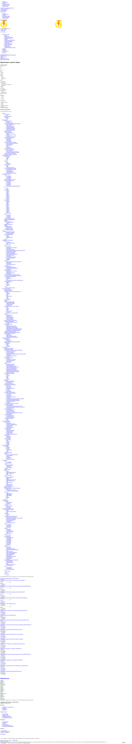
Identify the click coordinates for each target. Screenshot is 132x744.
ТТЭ (7, 285)
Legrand (8, 157)
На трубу (8, 389)
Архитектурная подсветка (11, 396)
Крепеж (6, 313)
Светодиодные (9, 382)
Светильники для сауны (9, 349)
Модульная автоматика (11, 242)
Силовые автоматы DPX (11, 264)
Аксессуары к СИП (10, 222)
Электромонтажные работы (7, 717)
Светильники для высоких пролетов (13, 400)
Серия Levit (9, 525)
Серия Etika (9, 529)
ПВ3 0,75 (8, 201)
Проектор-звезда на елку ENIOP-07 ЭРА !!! (8, 603)
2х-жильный (9, 175)
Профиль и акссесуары (11, 411)
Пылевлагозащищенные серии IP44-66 (11, 559)
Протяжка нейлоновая (10, 127)
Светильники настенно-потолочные (13, 399)
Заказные (8, 277)
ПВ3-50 (8, 211)
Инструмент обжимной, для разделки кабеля (12, 123)
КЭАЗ (6, 286)
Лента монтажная (10, 318)
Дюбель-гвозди (9, 316)
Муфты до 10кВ (9, 227)
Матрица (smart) (9, 502)
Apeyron (8, 375)
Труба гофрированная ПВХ (11, 169)
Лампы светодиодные (10, 372)
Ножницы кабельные (10, 126)
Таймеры (8, 258)
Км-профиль (9, 163)
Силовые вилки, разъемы (9, 509)
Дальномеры (9, 140)
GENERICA (9, 246)
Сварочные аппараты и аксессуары (11, 154)
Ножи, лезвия (9, 125)
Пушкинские (9, 391)
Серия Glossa (9, 539)
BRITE (8, 574)
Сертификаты (4, 708)
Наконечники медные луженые (12, 327)
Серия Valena (9, 530)
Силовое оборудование (11, 257)
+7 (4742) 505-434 (3, 10)
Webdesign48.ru (15, 740)
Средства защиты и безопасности (10, 142)
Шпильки (8, 314)
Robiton (8, 514)
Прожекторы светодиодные (9, 373)
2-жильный (9, 182)
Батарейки (6, 446)
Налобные (8, 458)
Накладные (9, 466)
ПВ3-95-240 (9, 213)
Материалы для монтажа (9, 148)
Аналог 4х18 (9, 395)
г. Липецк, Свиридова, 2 (4, 8)
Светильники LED (10, 405)
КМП (8, 492)
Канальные (9, 435)
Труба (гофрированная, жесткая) (10, 168)
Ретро (8, 550)
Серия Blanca (9, 538)
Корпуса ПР (9, 477)
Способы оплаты (5, 2)
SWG (7, 419)
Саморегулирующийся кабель (12, 424)
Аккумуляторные (10, 455)
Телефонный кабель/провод (9, 218)
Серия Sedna (9, 542)
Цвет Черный (9, 555)
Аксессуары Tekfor (10, 464)
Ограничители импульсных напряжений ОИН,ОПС (16, 250)
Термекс (8, 443)
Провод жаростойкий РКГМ (10, 219)
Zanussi (8, 442)
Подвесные (9, 390)
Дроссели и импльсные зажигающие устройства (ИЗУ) (16, 353)
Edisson (8, 444)
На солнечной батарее (10, 388)
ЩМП (8, 471)
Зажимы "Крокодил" (10, 132)
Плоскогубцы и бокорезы (11, 136)
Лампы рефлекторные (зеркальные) (13, 371)
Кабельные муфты (8, 226)
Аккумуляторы (9, 449)
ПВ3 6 (8, 206)
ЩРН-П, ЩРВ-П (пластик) (11, 472)
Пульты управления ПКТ (11, 253)
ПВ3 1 (8, 202)
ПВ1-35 (8, 197)
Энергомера (9, 507)
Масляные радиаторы (10, 430)
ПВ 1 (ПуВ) (7, 189)
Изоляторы (8, 334)
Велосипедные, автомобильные (12, 454)
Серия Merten (9, 540)
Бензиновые (9, 339)
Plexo (7, 563)
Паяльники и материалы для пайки (13, 152)
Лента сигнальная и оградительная (11, 320)
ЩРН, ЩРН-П (9, 495)
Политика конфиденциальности (8, 726)
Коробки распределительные (10, 231)
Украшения (9, 362)
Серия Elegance (9, 568)
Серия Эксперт (9, 567)
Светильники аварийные (9, 348)
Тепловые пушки (10, 433)
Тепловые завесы (10, 432)
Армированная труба (10, 171)
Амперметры (9, 138)
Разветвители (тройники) (11, 519)
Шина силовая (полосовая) (11, 336)
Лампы (6, 363)
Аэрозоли (8, 121)
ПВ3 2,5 (8, 204)
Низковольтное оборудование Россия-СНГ (12, 274)
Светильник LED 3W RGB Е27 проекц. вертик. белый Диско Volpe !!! (12, 580)
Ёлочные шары (9, 361)
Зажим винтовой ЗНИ (10, 303)
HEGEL (8, 236)
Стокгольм (8, 571)
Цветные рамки (9, 557)
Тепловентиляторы (10, 431)
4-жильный (9, 184)
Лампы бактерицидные (11, 364)
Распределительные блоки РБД (12, 254)
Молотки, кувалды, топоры (11, 134)
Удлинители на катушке (11, 522)
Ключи (8, 133)
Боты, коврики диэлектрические (12, 143)
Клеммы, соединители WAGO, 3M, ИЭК (12, 306)
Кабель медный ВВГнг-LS (9, 180)
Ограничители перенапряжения (12, 268)
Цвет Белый (9, 546)
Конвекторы (9, 429)
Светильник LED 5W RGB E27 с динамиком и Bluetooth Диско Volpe (12, 643)
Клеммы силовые (10, 304)
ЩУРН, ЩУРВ (9, 475)
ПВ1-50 (8, 198)
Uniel (7, 420)
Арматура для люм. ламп (11, 351)
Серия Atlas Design (10, 537)
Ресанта (8, 345)
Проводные (7, 117)
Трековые (8, 402)
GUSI (8, 235)
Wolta (8, 376)
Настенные (9, 385)
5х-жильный (9, 178)
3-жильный (9, 183)
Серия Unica (9, 543)
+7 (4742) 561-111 (3, 31)
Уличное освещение (8, 414)
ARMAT (8, 259)
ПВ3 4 (8, 205)
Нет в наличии (3, 612)
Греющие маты (9, 426)
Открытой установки (10, 232)
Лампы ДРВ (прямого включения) (13, 366)
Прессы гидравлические (11, 129)
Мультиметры (9, 141)
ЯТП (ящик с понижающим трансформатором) (15, 280)
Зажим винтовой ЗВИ (10, 302)
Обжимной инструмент (11, 128)
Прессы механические (10, 130)
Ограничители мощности (11, 267)
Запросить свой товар (6, 715)
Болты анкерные (9, 315)
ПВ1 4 (8, 192)
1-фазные (6, 501)
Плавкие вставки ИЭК (11, 252)
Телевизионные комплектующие (10, 331)
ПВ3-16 (8, 208)
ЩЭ (7, 483)
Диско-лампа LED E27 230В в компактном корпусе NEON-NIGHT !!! (12, 591)
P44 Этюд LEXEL (10, 562)
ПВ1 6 (8, 193)
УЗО (7, 265)
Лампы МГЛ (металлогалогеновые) (13, 370)
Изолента (8, 323)
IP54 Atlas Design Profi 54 (11, 564)
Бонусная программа (6, 4)
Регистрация (4, 722)
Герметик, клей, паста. (8, 289)
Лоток (6, 160)
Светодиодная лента (8, 408)
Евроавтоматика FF (8, 266)
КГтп (7, 188)
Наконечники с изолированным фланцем (14, 329)
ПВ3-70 (8, 212)
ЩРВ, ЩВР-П (9, 494)
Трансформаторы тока (8, 281)
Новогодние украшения (9, 357)
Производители (4, 678)
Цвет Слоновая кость (10, 554)
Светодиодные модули (11, 409)
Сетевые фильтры (10, 520)
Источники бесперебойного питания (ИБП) (12, 341)
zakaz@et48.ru (2, 30)
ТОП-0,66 (8, 284)
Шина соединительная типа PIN (12, 337)
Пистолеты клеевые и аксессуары (12, 151)
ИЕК (7, 166)
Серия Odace (9, 541)
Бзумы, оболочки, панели (9, 486)
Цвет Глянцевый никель (11, 548)
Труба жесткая (9, 170)
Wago (8, 309)
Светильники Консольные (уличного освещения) (15, 398)
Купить (1, 583)
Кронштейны (9, 354)
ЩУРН (8, 497)
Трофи (8, 451)
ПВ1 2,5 (8, 191)
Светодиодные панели (11, 401)
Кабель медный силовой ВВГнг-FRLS (13, 186)
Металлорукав (7, 164)
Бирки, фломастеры (10, 229)
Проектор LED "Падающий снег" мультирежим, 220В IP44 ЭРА (11, 659)
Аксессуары (9, 422)
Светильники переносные (9, 383)
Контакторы (9, 248)
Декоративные (9, 457)
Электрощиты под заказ (6, 716)
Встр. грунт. (9, 386)
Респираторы (9, 147)
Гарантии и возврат (5, 5)
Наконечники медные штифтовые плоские (14, 328)
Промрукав (9, 298)
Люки (6, 239)
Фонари (6, 453)
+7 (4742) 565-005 (3, 29)
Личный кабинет (5, 721)
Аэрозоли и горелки (8, 120)
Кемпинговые (9, 387)
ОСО (7, 279)
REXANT (8, 293)
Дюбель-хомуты (9, 296)
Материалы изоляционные (9, 321)
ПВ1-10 (8, 194)
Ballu (7, 440)
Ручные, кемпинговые (10, 459)
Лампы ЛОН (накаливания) (11, 369)
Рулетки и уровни (8, 131)
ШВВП (6, 225)
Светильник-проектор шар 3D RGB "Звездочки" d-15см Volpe (11, 629)
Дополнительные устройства (12, 247)
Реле (7, 243)
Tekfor (8, 294)
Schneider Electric (10, 237)
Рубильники (9, 244)
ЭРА (7, 297)
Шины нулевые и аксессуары (10, 333)
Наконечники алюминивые (11, 325)
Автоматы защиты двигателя (12, 270)
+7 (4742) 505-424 (3, 9)
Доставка (4, 1)
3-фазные (6, 504)
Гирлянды (8, 358)
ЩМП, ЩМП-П (9, 493)
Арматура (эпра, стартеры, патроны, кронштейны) (13, 350)
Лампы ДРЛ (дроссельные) (11, 367)
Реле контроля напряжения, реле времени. (14, 275)
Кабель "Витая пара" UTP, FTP (10, 179)
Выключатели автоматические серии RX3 (14, 261)
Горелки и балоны (10, 122)
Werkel (6, 545)
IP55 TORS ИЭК (9, 565)
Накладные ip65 (9, 467)
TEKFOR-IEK (9, 485)
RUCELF (8, 346)
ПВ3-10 (8, 207)
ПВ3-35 (8, 210)
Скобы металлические (10, 167)
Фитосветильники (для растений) (12, 403)
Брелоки (8, 456)
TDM (5, 470)
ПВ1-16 (8, 195)
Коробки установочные (9, 234)
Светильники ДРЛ (10, 416)
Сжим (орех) (9, 305)
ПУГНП (6, 220)
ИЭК (7, 162)
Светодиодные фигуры (11, 360)
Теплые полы (7, 421)
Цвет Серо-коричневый (11, 553)
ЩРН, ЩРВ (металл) (10, 473)
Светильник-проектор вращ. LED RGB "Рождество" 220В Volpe (11, 634)
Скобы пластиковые (10, 319)
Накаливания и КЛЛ (10, 381)
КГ (7, 187)
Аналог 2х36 (9, 394)
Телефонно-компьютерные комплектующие (12, 332)
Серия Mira (9, 535)
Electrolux (8, 441)
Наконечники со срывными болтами (13, 330)
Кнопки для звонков (8, 116)
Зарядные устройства (8, 452)
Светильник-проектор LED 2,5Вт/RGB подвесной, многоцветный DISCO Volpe (14, 619)
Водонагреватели (8, 438)
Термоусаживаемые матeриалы (12, 322)
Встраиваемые (9, 465)
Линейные (8, 397)
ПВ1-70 (8, 199)
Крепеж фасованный (10, 317)
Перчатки (8, 146)
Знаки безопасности (8, 290)
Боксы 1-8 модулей (8, 487)
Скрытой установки (10, 233)
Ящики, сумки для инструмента (10, 153)
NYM (5, 174)
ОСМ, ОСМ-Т (9, 278)
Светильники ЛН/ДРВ (11, 417)
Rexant (8, 308)
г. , (5, 731)
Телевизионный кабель (9, 224)
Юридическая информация (7, 725)
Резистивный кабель (10, 427)
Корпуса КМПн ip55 (10, 476)
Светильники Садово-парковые (10, 384)
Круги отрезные (9, 150)
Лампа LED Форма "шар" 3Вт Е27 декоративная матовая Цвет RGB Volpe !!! (13, 610)
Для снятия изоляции (10, 124)
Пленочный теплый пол (11, 423)
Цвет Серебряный (10, 551)
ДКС (7, 158)
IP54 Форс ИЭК (9, 560)
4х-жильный (9, 177)
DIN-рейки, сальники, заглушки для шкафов (12, 488)
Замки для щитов (10, 484)
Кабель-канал (7, 156)
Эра (7, 115)
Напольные (9, 436)
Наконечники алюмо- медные (12, 326)
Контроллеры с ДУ (10, 413)
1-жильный (9, 181)
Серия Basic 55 (9, 524)
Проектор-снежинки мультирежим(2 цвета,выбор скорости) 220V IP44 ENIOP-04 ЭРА (15, 654)
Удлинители (9, 521)
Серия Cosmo (9, 526)
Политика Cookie (27, 742)
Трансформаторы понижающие (10, 276)
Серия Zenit (9, 527)
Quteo (8, 532)
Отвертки (8, 135)
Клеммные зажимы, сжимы (9, 301)
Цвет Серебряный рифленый (12, 552)
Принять (123, 742)
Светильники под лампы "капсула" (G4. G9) (14, 406)
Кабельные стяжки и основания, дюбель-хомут (13, 291)
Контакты (4, 3)
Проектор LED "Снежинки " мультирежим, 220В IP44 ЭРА (10, 648)
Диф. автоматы (9, 262)
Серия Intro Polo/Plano (10, 569)
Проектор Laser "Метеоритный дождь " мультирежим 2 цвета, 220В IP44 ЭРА (14, 665)
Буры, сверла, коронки (11, 149)
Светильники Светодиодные (10, 392)
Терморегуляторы (10, 425)
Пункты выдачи (5, 6)
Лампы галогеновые (10, 365)
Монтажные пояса (10, 144)
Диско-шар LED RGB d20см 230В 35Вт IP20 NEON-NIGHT (11, 671)
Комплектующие (10, 172)
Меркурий (8, 506)
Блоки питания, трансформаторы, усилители (14, 412)
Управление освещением (9, 418)
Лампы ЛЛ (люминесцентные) (12, 368)
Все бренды (2, 699)
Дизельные (8, 340)
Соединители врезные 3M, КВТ (12, 312)
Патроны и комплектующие (11, 355)
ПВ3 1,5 (8, 203)
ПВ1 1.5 (8, 190)
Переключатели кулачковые (11, 251)
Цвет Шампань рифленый (11, 556)
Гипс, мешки (7, 299)
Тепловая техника (8, 428)
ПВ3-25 (8, 209)
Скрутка (8, 311)
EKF (5, 499)
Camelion (8, 447)
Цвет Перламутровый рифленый (12, 549)
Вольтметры (9, 139)
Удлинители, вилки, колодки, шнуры (11, 516)
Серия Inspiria (9, 533)
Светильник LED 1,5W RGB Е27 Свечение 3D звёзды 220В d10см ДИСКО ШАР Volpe (15, 624)
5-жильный (9, 185)
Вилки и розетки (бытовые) (11, 511)
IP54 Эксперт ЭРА (10, 561)
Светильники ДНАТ (10, 415)
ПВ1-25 (8, 196)
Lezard (6, 534)
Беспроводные (7, 114)
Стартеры (8, 356)
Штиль (8, 343)
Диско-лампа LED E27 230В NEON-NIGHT (8, 615)
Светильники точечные (9, 404)
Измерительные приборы (9, 137)
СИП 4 (8, 223)
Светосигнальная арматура (11, 256)
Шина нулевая (9, 335)
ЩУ (7, 474)
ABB (5, 241)
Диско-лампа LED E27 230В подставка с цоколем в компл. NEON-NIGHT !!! (13, 597)
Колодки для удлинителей (11, 518)
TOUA (6, 300)
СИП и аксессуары (8, 221)
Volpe (8, 374)
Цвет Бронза (9, 547)
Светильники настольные (9, 380)
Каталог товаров (5, 713)
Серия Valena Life (10, 531)
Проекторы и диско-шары (11, 359)
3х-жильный (9, 176)
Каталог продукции (4, 109)
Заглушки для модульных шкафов (12, 490)
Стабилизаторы (7, 342)
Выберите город (7, 28)
